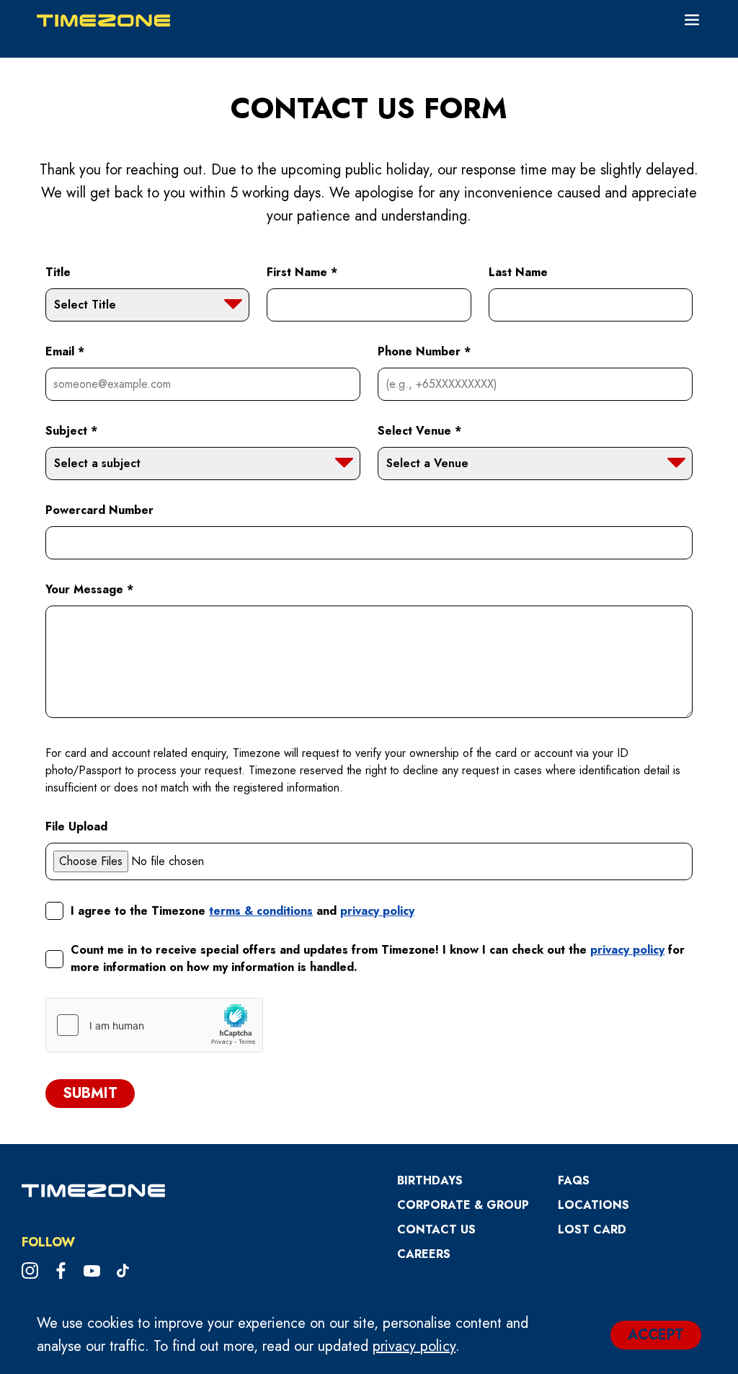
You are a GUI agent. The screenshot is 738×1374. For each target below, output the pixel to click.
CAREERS (423, 1254)
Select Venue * (419, 430)
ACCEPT (656, 1334)
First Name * (302, 272)
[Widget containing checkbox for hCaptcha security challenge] (154, 1025)
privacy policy (414, 1346)
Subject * (71, 430)
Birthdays (430, 1180)
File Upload (76, 826)
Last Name (518, 272)
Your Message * (89, 589)
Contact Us (436, 1229)
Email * (64, 351)
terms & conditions (261, 911)
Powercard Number (99, 510)
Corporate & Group (463, 1205)
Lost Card (592, 1229)
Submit (90, 1093)
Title (58, 272)
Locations (593, 1205)
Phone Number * (424, 351)
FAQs (574, 1180)
